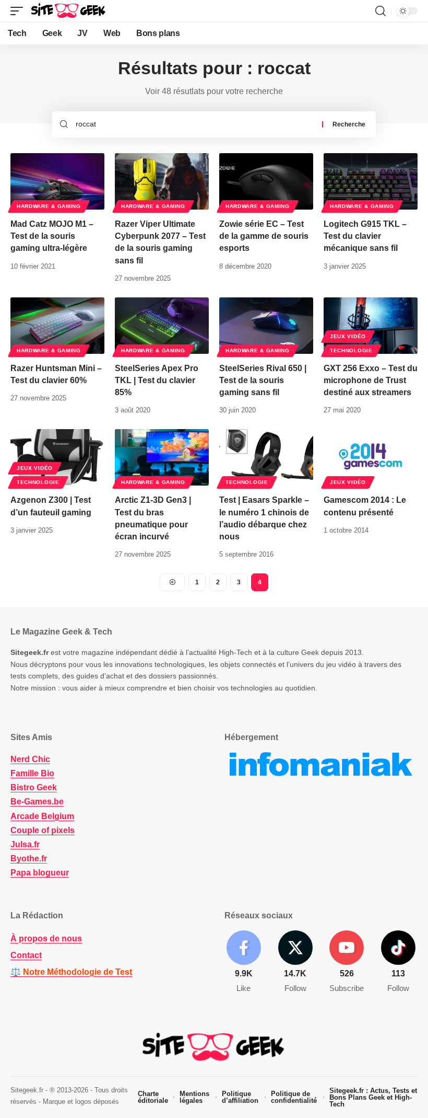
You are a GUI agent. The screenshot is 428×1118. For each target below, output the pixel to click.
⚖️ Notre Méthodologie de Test (71, 971)
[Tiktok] (398, 962)
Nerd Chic (30, 759)
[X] (295, 962)
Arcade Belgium (42, 816)
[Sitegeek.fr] (69, 11)
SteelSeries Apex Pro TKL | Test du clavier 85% (156, 380)
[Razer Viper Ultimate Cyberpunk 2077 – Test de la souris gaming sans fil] (162, 181)
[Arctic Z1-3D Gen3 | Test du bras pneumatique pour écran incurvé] (162, 457)
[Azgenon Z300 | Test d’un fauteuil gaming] (57, 457)
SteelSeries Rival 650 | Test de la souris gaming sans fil (262, 380)
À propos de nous (46, 938)
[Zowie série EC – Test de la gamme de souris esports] (266, 181)
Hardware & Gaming (49, 206)
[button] (19, 11)
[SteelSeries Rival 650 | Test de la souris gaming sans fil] (266, 325)
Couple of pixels (42, 830)
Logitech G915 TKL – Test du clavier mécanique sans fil (365, 236)
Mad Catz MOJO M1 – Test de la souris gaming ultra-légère (51, 236)
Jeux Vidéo (348, 336)
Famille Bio (32, 773)
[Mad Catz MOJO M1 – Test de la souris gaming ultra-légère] (57, 181)
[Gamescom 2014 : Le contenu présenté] (371, 457)
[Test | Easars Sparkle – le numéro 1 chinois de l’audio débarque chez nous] (266, 457)
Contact (26, 955)
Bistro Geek (33, 787)
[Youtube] (347, 962)
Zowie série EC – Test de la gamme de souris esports (263, 236)
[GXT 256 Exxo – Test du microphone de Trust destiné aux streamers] (371, 325)
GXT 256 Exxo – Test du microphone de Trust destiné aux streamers (371, 380)
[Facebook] (243, 962)
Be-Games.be (37, 801)
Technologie (351, 350)
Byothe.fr (28, 858)
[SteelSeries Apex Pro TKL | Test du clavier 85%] (162, 325)
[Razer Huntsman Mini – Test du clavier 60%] (57, 325)
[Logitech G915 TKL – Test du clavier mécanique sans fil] (371, 181)
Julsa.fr (25, 844)
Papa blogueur (39, 872)
